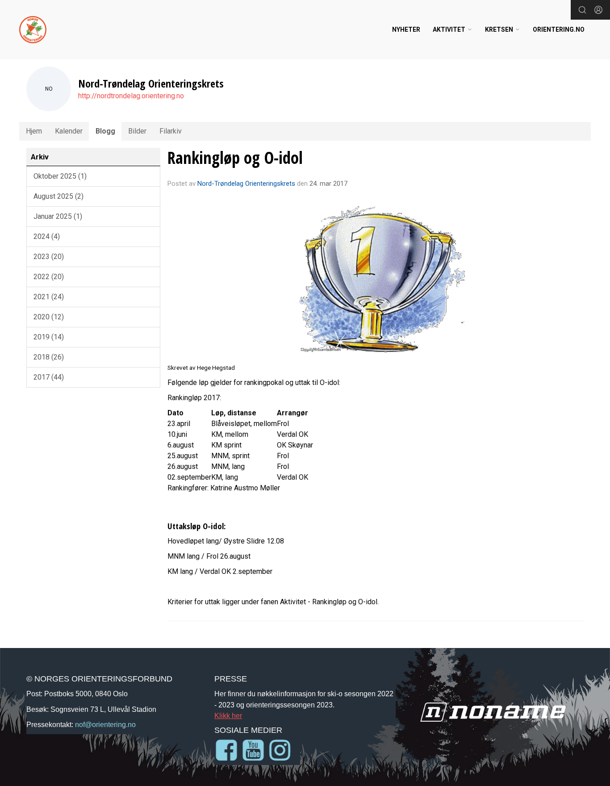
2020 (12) (48, 317)
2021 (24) (48, 297)
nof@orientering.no (105, 724)
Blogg (105, 131)
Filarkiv (170, 131)
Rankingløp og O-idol (235, 157)
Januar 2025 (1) (57, 216)
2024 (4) (46, 236)
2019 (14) (48, 337)
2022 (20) (48, 276)
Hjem (34, 131)
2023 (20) (48, 256)
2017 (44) (48, 377)
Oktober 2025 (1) (60, 176)
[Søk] (582, 10)
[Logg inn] (598, 10)
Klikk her (228, 715)
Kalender (69, 131)
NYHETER (406, 29)
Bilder (137, 131)
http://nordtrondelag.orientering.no (131, 96)
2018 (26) (48, 357)
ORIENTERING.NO (559, 29)
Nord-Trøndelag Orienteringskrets (246, 184)
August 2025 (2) (58, 196)
